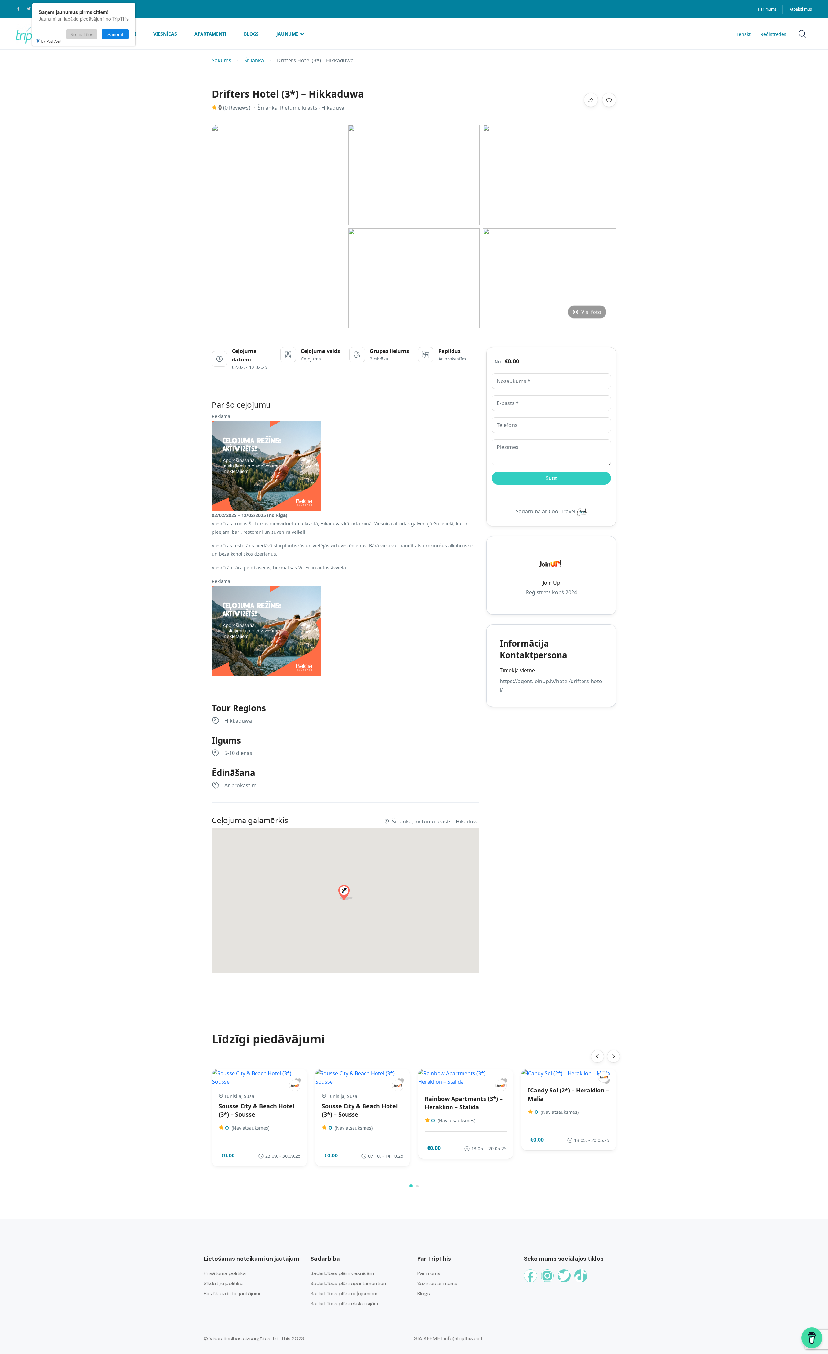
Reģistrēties (773, 34)
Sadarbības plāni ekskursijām (344, 1303)
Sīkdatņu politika (223, 1283)
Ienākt (744, 34)
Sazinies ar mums (437, 1283)
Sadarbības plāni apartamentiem (348, 1283)
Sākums (221, 60)
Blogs (251, 34)
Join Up (551, 582)
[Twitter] (564, 1275)
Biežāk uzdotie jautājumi (232, 1293)
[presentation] (597, 1056)
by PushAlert (51, 41)
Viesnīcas (165, 34)
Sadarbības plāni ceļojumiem (343, 1293)
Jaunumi (287, 34)
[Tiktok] (580, 1275)
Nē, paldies (81, 34)
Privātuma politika (225, 1273)
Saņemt (115, 34)
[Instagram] (547, 1275)
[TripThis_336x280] (266, 465)
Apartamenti (210, 34)
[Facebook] (530, 1275)
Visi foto (591, 312)
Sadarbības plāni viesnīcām (342, 1273)
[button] (411, 1185)
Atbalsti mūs (801, 9)
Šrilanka (254, 60)
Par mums (767, 9)
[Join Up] (294, 1085)
